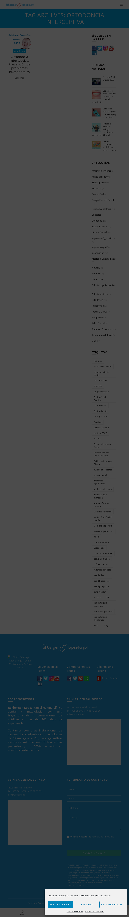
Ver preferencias (112, 904)
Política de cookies (75, 911)
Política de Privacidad (94, 911)
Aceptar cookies (60, 904)
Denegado (86, 904)
